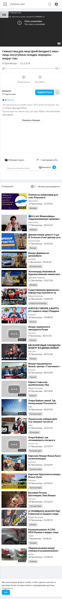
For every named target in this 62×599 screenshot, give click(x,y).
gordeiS (32, 259)
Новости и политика (38, 303)
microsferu (33, 200)
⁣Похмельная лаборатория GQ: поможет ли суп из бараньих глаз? (42, 422)
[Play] (3, 42)
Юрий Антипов (35, 296)
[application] (31, 29)
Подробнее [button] (7, 588)
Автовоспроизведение (49, 186)
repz (30, 425)
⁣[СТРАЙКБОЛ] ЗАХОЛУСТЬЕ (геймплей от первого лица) (44, 512)
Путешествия (35, 266)
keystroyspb (34, 240)
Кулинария (34, 432)
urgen (31, 535)
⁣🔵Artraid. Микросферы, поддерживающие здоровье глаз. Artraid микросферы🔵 (44, 219)
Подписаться (44, 92)
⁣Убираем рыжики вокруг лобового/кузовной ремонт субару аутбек (43, 551)
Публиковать (45, 167)
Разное (10, 100)
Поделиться (23, 82)
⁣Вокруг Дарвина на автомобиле (38, 254)
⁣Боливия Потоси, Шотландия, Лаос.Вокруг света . (42, 495)
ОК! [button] (6, 592)
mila (30, 406)
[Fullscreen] (57, 42)
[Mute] (52, 42)
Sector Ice (33, 443)
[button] (56, 4)
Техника (33, 543)
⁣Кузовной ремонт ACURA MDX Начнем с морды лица (43, 531)
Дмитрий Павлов (36, 277)
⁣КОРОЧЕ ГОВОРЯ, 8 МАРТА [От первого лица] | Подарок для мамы (43, 311)
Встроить (40, 82)
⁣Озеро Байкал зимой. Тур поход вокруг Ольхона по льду (42, 403)
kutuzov (6, 90)
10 (47, 42)
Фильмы (33, 208)
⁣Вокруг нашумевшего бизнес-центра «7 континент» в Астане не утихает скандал (44, 366)
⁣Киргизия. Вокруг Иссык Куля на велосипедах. (44, 457)
